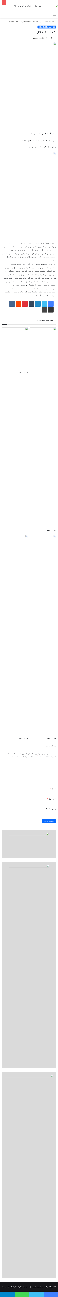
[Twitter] (44, 304)
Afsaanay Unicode (23, 21)
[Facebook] (51, 304)
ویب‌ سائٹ (51, 808)
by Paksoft (50, 1287)
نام (53, 788)
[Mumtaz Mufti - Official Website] (29, 8)
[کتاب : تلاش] (15, 348)
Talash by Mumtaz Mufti (43, 21)
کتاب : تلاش (23, 372)
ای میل (51, 798)
